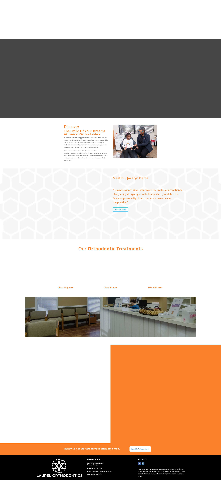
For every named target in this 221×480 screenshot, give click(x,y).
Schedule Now (182, 4)
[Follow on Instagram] (184, 8)
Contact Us (146, 28)
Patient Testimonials (81, 28)
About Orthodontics (120, 28)
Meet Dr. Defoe (120, 209)
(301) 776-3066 (95, 3)
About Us (93, 28)
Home (71, 28)
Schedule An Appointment (140, 449)
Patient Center (104, 28)
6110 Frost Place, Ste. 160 (98, 6)
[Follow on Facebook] (180, 8)
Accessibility (98, 474)
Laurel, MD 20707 (96, 8)
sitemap (90, 474)
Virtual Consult (135, 28)
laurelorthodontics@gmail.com (102, 471)
